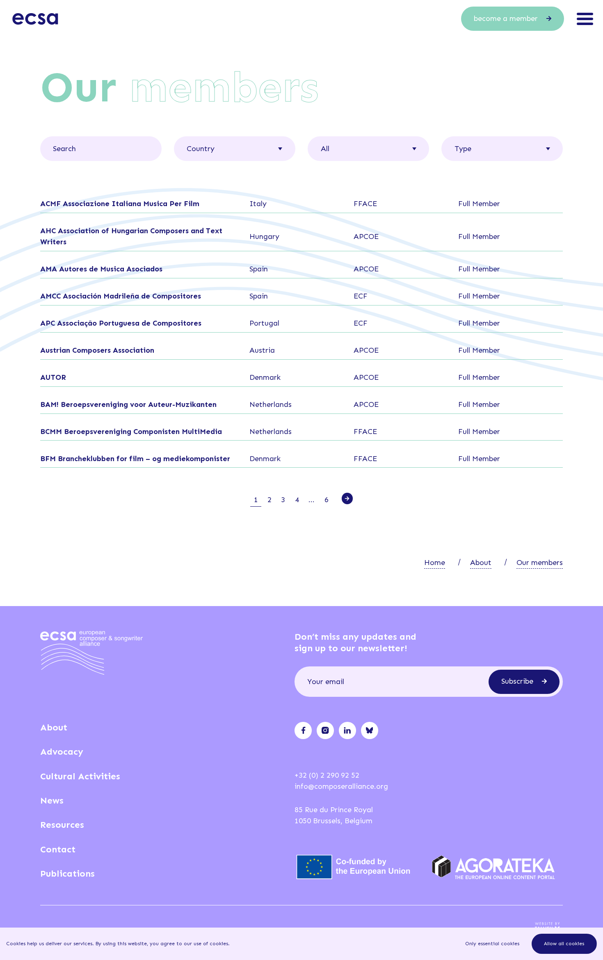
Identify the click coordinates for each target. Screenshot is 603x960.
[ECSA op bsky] (369, 730)
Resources (62, 824)
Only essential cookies (492, 943)
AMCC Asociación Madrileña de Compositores (120, 296)
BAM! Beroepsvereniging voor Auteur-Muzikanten (128, 404)
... (311, 499)
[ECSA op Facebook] (303, 730)
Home (434, 562)
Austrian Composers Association (97, 350)
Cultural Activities (80, 776)
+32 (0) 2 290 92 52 (327, 775)
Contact (57, 849)
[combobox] (234, 148)
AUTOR (53, 377)
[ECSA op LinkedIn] (347, 730)
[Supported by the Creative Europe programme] (360, 867)
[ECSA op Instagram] (325, 730)
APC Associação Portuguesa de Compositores (120, 323)
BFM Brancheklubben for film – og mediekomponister (135, 458)
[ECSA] (35, 19)
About (480, 562)
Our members (539, 562)
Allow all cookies (564, 943)
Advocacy (61, 751)
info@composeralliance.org (341, 786)
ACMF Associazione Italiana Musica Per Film (119, 203)
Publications (67, 873)
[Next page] (347, 498)
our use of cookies (206, 943)
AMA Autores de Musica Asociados (101, 268)
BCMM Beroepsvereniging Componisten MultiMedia (131, 431)
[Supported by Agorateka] (497, 867)
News (52, 800)
